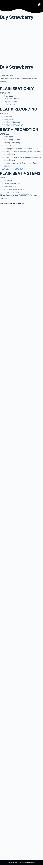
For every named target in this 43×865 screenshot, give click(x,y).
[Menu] (39, 4)
